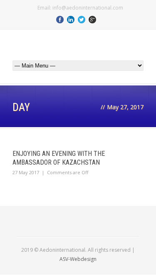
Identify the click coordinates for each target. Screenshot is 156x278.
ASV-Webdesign (78, 259)
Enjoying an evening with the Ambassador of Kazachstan (58, 158)
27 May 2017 (25, 172)
